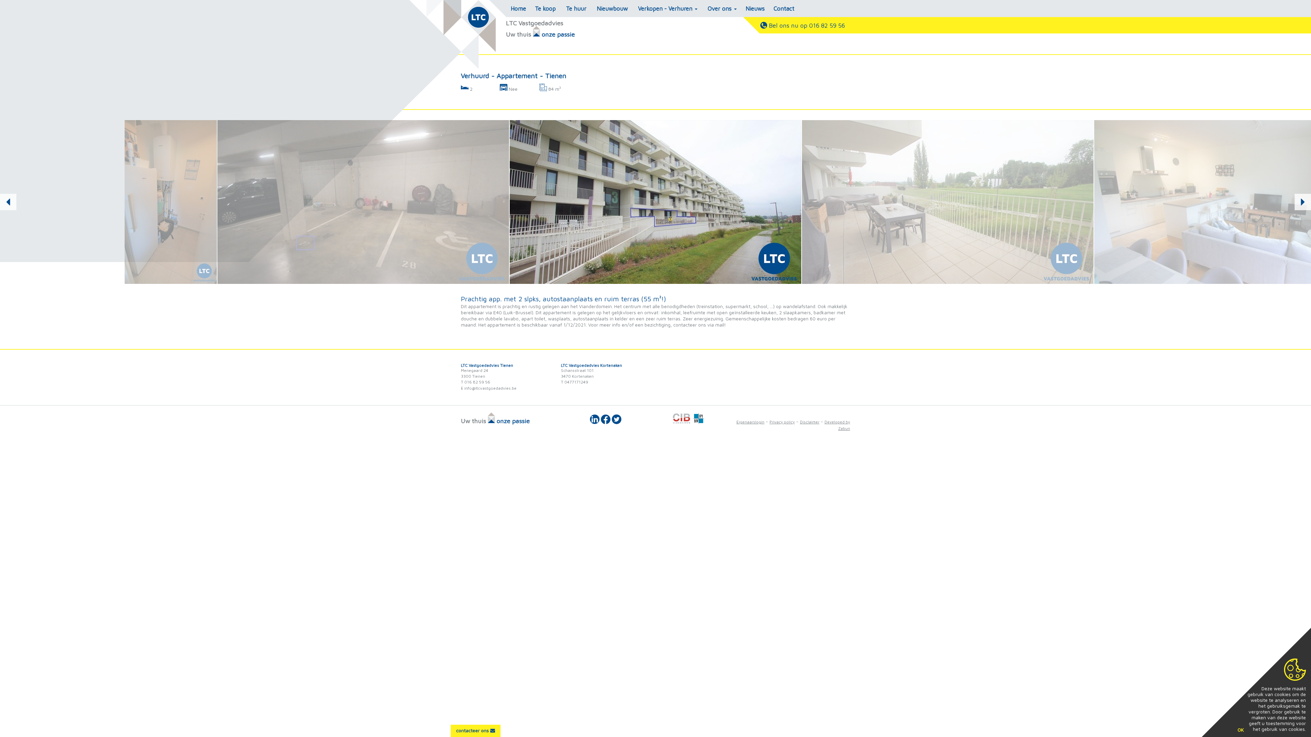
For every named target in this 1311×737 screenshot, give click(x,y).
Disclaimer (809, 422)
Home (518, 8)
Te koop (545, 8)
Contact (784, 8)
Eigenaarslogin (750, 422)
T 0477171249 (574, 382)
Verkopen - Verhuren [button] (666, 8)
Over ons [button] (720, 8)
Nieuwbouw (612, 8)
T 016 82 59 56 (475, 382)
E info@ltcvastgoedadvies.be (489, 388)
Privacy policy (782, 422)
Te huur (576, 8)
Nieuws (755, 8)
